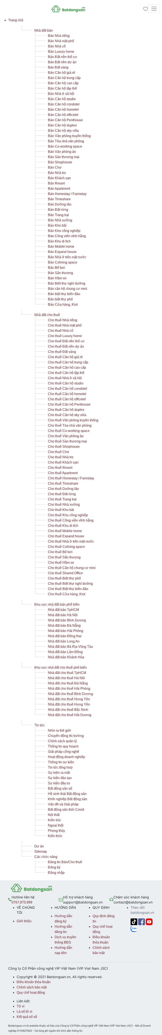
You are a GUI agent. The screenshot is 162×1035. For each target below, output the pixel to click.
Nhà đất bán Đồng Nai (64, 636)
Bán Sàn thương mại (63, 157)
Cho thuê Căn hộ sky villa (67, 415)
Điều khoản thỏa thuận (34, 982)
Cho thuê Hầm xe (61, 562)
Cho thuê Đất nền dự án (66, 346)
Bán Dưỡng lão (59, 204)
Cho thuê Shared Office (65, 573)
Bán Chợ (55, 167)
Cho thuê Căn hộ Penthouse (69, 404)
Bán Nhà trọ (57, 173)
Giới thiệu (24, 921)
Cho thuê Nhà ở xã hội (65, 378)
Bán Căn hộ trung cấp (64, 78)
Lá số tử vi (24, 1011)
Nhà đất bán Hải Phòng (65, 631)
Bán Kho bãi (57, 225)
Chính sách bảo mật (32, 987)
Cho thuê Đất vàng (62, 352)
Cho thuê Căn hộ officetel (67, 399)
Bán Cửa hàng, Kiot (63, 304)
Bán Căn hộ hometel (63, 109)
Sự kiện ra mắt (59, 772)
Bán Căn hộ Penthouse (65, 120)
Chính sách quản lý (62, 741)
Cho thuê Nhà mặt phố (65, 325)
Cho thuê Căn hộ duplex (66, 409)
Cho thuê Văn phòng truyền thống (73, 420)
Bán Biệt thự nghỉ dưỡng (66, 283)
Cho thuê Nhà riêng (62, 320)
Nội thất (53, 815)
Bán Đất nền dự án (62, 62)
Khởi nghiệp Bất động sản (67, 799)
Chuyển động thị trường (66, 736)
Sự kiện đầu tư (59, 783)
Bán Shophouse (60, 162)
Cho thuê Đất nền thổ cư (66, 341)
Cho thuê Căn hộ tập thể (66, 373)
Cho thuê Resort (60, 467)
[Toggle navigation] (154, 8)
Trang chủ (15, 20)
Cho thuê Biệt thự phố (64, 578)
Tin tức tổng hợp (60, 767)
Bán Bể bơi (56, 267)
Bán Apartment (59, 188)
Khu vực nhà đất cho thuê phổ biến (60, 667)
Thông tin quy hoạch (63, 746)
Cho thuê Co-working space (69, 431)
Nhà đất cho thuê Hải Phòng (69, 688)
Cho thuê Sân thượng (64, 557)
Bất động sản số (60, 788)
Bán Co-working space (65, 146)
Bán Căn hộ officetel (63, 115)
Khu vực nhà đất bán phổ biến (57, 604)
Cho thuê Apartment (63, 473)
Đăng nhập (56, 872)
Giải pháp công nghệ (63, 751)
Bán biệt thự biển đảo (64, 294)
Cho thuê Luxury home (65, 336)
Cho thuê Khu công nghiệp (68, 515)
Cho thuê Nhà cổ (60, 330)
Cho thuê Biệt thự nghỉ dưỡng (70, 583)
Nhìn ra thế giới (59, 730)
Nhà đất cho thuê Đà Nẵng (68, 683)
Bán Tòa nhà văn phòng (66, 141)
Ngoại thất (55, 825)
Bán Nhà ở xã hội (61, 93)
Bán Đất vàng (58, 67)
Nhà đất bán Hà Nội (63, 615)
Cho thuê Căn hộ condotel (67, 388)
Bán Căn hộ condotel (64, 104)
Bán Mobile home (61, 246)
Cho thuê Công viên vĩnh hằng (70, 520)
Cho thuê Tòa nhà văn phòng (70, 425)
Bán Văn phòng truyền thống (69, 136)
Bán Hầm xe (57, 278)
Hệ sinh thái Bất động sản (67, 794)
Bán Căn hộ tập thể (62, 88)
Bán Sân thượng (60, 273)
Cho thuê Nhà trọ (60, 457)
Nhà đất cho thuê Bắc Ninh (68, 709)
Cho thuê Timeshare (63, 483)
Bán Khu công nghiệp (64, 231)
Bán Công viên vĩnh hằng (67, 236)
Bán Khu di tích (59, 241)
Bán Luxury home (61, 51)
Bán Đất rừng (58, 209)
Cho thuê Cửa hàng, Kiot (66, 594)
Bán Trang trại (58, 215)
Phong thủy (56, 830)
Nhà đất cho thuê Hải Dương (69, 715)
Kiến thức (55, 836)
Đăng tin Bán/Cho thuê (65, 862)
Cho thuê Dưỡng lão (63, 489)
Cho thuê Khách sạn (63, 462)
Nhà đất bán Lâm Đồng (65, 652)
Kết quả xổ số (27, 1017)
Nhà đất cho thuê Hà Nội (66, 678)
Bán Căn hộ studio (62, 99)
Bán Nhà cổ (57, 46)
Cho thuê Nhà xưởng (64, 504)
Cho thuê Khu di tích (63, 525)
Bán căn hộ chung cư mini (67, 288)
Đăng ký (54, 867)
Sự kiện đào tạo (60, 778)
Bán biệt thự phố (60, 299)
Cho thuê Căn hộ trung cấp (68, 362)
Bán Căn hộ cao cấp (63, 83)
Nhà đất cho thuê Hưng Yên (69, 699)
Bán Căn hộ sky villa (63, 130)
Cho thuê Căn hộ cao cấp (67, 367)
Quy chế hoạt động (31, 992)
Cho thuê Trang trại (62, 499)
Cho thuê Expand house (66, 536)
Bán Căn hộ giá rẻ (61, 72)
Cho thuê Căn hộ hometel (67, 394)
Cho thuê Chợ (58, 452)
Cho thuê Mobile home (65, 531)
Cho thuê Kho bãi (61, 510)
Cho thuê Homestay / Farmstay (71, 478)
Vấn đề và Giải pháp (63, 804)
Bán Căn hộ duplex (62, 125)
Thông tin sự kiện (61, 762)
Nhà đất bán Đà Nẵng (64, 625)
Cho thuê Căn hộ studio (65, 383)
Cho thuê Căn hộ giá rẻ (65, 357)
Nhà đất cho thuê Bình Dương (70, 694)
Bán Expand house (62, 252)
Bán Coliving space (62, 262)
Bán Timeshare (59, 199)
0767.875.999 (22, 902)
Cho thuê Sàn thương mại (67, 441)
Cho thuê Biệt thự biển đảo (68, 589)
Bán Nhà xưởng (60, 220)
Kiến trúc (54, 820)
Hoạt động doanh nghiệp (66, 757)
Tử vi (20, 1006)
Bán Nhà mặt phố (61, 41)
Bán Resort (56, 183)
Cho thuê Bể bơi (60, 552)
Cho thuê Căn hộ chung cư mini (72, 568)
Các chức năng (45, 857)
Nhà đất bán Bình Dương (67, 620)
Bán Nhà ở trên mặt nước (67, 257)
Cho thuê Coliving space (66, 546)
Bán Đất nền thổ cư (62, 57)
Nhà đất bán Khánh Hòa (66, 657)
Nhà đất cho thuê (47, 315)
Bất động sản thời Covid (66, 809)
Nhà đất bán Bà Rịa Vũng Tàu (70, 646)
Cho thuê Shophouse (64, 446)
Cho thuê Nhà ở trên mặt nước (71, 541)
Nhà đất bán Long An (64, 641)
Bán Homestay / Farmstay (67, 194)
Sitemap (40, 851)
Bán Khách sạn (59, 178)
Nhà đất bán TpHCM (63, 610)
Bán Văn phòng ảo (62, 151)
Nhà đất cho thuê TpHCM (67, 673)
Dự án (39, 846)
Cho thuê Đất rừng (62, 494)
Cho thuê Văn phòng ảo (66, 436)
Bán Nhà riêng (59, 36)
